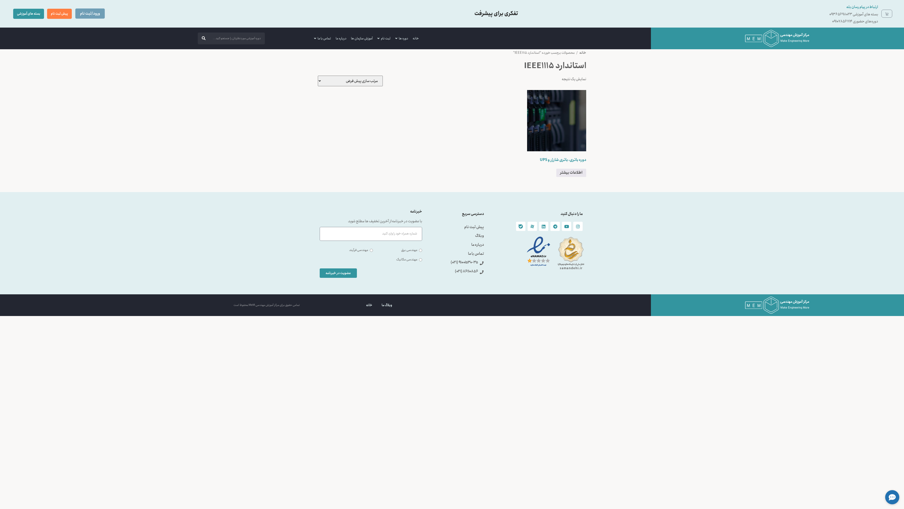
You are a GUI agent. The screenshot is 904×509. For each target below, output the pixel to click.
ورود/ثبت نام (90, 13)
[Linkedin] (544, 226)
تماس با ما (324, 38)
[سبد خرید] (886, 14)
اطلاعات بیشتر (571, 173)
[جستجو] (204, 38)
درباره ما (341, 38)
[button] (892, 497)
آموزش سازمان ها (362, 38)
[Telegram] (555, 226)
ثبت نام (386, 38)
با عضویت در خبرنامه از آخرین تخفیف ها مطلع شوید (385, 221)
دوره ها (403, 38)
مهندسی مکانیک (406, 259)
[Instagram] (578, 226)
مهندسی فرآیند (358, 250)
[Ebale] (520, 226)
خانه (416, 38)
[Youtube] (566, 226)
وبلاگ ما (387, 305)
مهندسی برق (409, 250)
